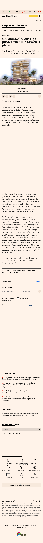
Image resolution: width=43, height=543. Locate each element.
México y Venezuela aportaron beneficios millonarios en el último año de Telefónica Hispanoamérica (18, 385)
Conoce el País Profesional (21, 485)
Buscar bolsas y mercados (11, 424)
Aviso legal (12, 523)
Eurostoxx (11, 433)
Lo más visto (6, 409)
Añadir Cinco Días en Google (12, 101)
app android (34, 477)
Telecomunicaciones (13, 30)
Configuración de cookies (31, 523)
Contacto (6, 523)
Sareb (4, 291)
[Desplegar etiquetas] (39, 291)
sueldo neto (34, 463)
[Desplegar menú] (3, 16)
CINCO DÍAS (21, 88)
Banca (4, 30)
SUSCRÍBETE (33, 16)
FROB (18, 291)
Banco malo (10, 291)
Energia (23, 30)
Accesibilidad (20, 525)
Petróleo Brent (33, 12)
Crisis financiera (25, 291)
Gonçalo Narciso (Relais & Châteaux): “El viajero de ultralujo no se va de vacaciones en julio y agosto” (21, 378)
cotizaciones (8, 477)
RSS (29, 525)
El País (38, 20)
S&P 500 (17, 12)
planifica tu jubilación (8, 470)
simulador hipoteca (21, 463)
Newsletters (34, 525)
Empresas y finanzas (14, 25)
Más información (6, 300)
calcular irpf (8, 463)
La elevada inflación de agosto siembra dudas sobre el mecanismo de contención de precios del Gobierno (20, 399)
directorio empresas (34, 470)
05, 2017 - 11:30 (21, 91)
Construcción (31, 30)
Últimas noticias (8, 373)
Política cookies (20, 523)
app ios (21, 477)
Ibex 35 (5, 12)
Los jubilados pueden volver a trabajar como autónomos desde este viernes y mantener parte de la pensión (21, 414)
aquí (30, 305)
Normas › (38, 281)
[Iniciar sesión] (39, 16)
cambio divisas (21, 470)
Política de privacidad (11, 525)
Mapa (26, 525)
